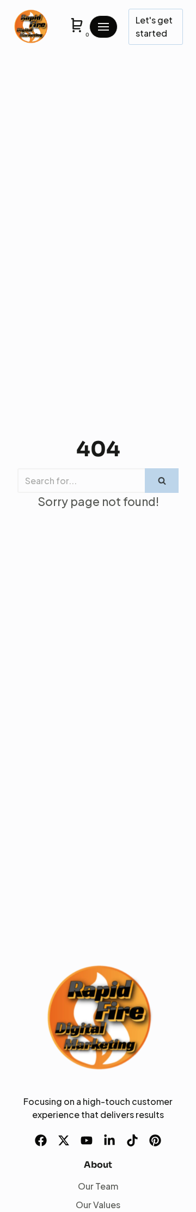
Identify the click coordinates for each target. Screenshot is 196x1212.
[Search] (162, 480)
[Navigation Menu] (103, 26)
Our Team (98, 1186)
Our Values (98, 1204)
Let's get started (154, 26)
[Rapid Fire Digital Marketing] (30, 26)
